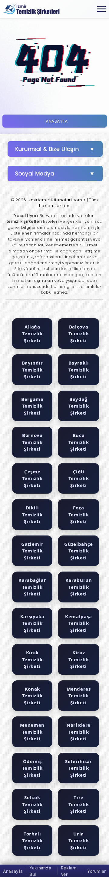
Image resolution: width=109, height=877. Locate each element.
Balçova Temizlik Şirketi (78, 333)
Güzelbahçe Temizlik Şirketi (78, 551)
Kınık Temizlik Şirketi (32, 659)
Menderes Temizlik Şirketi (79, 695)
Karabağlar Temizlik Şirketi (32, 587)
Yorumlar (96, 871)
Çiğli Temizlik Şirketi (78, 478)
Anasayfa (57, 121)
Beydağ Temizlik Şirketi (78, 406)
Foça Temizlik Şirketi (78, 514)
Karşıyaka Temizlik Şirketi (32, 623)
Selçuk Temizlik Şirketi (32, 804)
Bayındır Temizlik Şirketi (32, 369)
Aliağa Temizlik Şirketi (32, 333)
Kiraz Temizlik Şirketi (78, 659)
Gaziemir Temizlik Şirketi (32, 551)
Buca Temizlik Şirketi (78, 442)
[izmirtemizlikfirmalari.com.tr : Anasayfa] (31, 9)
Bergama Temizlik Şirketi (32, 406)
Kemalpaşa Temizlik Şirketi (78, 623)
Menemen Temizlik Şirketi (32, 732)
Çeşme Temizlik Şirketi (32, 478)
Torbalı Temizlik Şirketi (32, 840)
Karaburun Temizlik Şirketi (78, 587)
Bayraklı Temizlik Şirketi (78, 369)
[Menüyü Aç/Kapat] (101, 9)
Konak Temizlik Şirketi (32, 695)
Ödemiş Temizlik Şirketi (32, 768)
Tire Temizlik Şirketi (78, 804)
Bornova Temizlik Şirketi (32, 442)
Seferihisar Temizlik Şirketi (78, 768)
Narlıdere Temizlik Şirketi (79, 732)
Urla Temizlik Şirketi (78, 840)
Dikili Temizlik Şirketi (32, 514)
